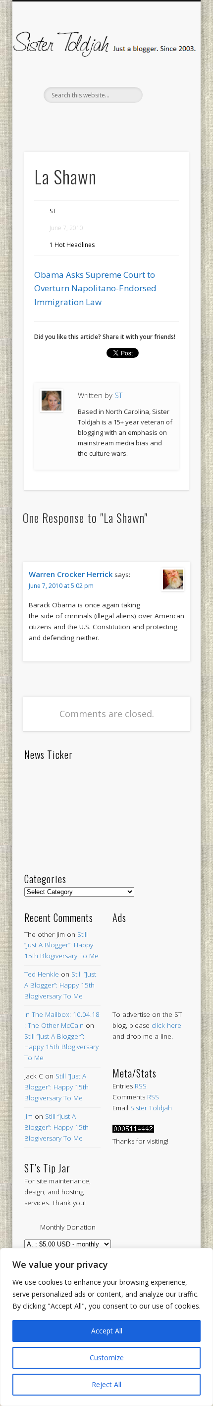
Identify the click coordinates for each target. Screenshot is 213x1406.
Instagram (147, 120)
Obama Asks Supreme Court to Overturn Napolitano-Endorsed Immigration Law (95, 288)
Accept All (106, 1330)
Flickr (126, 120)
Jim (28, 1116)
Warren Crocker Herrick (70, 574)
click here (166, 1025)
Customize (107, 1357)
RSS (141, 1085)
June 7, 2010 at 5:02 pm (61, 585)
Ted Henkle (41, 974)
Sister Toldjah (151, 1107)
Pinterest (105, 120)
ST (53, 211)
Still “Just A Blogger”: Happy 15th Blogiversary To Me (61, 945)
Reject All (106, 1384)
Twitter (84, 120)
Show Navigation (164, 89)
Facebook (63, 120)
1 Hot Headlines (72, 245)
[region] (106, 1327)
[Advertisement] (150, 957)
